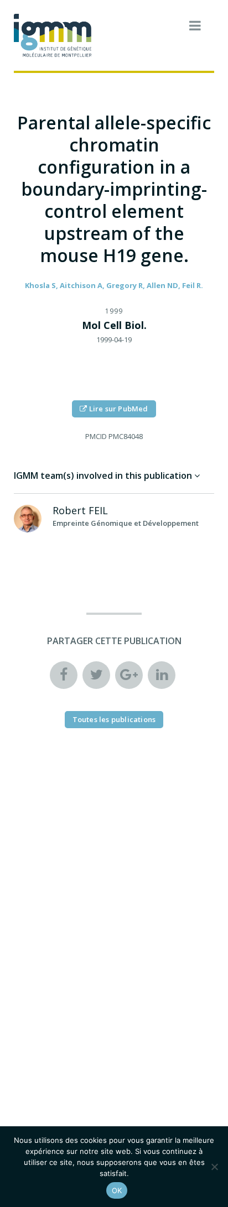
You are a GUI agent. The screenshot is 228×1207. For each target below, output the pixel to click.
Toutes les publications (114, 719)
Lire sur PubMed (117, 409)
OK (117, 1190)
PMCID (96, 436)
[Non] (214, 1166)
